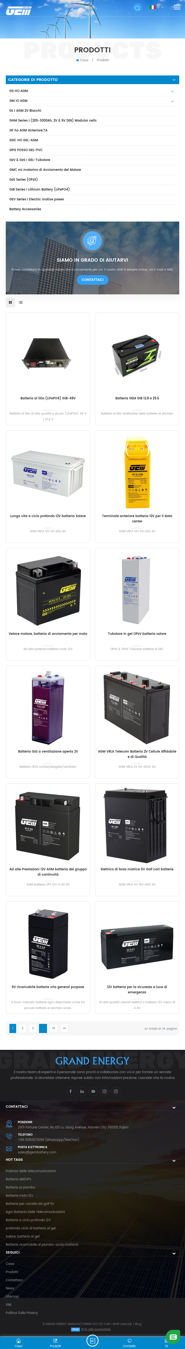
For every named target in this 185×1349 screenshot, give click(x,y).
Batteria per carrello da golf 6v (30, 1204)
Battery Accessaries (25, 209)
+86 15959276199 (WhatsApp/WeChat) (48, 1140)
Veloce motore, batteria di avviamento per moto (48, 634)
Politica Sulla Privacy (22, 1313)
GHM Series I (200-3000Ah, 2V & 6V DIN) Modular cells (53, 120)
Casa (84, 60)
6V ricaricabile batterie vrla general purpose (48, 987)
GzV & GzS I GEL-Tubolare (29, 160)
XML (9, 1304)
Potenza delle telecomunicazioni (31, 1171)
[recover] (173, 1337)
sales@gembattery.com (37, 1152)
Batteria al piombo (20, 1187)
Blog (138, 1324)
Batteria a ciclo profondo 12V (28, 1220)
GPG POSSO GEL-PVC (26, 150)
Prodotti (103, 60)
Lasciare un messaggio (92, 1341)
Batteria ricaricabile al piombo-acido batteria (42, 1244)
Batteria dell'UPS (18, 1179)
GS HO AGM (18, 91)
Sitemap (12, 1296)
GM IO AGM (18, 101)
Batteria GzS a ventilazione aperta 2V (48, 751)
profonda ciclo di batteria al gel (31, 1228)
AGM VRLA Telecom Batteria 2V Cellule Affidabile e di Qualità (137, 754)
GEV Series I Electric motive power (36, 199)
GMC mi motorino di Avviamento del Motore (45, 170)
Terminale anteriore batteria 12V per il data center (137, 519)
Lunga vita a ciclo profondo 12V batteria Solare (48, 516)
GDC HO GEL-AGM (23, 140)
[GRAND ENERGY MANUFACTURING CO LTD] (23, 10)
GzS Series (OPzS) (23, 179)
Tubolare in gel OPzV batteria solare (137, 634)
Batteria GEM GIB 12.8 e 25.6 (137, 398)
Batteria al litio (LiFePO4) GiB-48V (48, 398)
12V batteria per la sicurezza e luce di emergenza (137, 990)
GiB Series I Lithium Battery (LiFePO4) (39, 189)
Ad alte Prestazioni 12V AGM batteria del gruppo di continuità (48, 872)
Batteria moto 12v (19, 1195)
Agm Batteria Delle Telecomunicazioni (35, 1212)
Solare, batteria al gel (23, 1236)
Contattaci (93, 280)
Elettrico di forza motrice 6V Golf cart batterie (137, 869)
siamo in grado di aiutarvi (92, 260)
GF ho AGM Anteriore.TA (28, 130)
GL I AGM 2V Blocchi (25, 110)
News (10, 1288)
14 (53, 1028)
